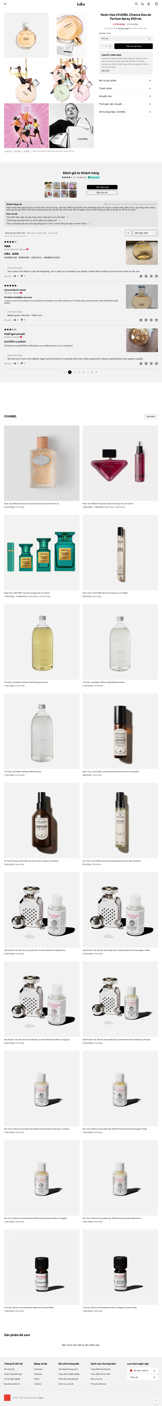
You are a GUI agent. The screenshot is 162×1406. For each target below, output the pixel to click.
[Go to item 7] (64, 194)
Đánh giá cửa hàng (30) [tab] (36, 233)
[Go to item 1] (48, 185)
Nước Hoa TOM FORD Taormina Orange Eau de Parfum (27, 593)
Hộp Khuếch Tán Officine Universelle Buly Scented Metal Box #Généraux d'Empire (116, 1040)
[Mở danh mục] (5, 4)
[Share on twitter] (146, 276)
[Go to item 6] (56, 194)
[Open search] (128, 233)
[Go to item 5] (48, 194)
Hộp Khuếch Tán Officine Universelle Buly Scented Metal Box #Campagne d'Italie (116, 950)
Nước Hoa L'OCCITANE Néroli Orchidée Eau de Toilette (105, 593)
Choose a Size (105, 33)
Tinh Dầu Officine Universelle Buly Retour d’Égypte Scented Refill (110, 1308)
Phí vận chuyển (123, 28)
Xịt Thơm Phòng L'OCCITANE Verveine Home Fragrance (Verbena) (31, 861)
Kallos (41, 1398)
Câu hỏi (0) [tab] (53, 233)
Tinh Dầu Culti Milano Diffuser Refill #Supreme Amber (26, 682)
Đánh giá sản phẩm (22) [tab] (15, 233)
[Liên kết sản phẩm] (42, 467)
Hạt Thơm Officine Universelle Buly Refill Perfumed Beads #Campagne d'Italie (115, 1129)
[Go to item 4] (73, 185)
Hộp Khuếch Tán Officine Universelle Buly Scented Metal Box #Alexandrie (34, 950)
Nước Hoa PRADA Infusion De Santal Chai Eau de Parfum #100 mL (31, 504)
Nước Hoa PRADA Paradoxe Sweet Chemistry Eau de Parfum (108, 504)
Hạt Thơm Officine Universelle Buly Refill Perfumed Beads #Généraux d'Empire (36, 1129)
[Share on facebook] (141, 276)
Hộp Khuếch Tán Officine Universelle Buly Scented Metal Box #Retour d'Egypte (37, 1040)
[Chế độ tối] (142, 4)
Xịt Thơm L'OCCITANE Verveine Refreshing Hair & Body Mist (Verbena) (112, 861)
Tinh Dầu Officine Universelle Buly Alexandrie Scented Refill (28, 1308)
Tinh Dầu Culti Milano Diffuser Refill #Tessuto (22, 772)
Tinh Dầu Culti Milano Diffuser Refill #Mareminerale (104, 682)
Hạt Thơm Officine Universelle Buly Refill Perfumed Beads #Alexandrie (112, 1218)
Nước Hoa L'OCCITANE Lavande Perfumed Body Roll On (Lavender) (111, 772)
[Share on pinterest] (151, 276)
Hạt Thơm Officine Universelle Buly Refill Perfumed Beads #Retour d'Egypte (35, 1218)
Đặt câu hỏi (102, 192)
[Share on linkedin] (156, 276)
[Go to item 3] (64, 185)
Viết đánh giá (102, 187)
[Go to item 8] (73, 194)
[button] (136, 4)
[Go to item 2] (56, 185)
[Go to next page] (97, 372)
